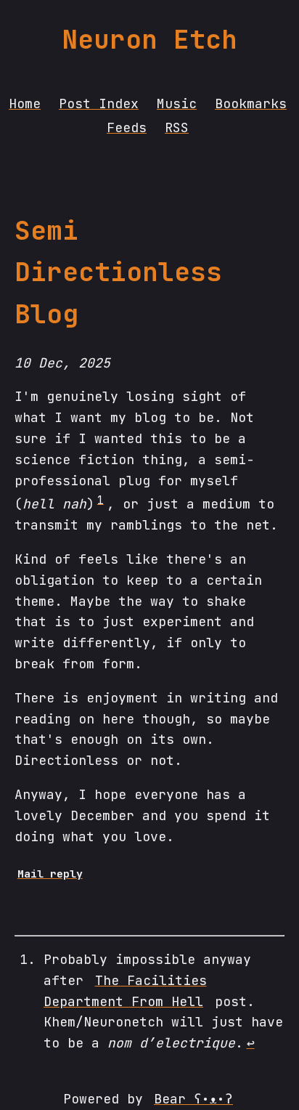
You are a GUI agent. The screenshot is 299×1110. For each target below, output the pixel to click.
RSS (177, 127)
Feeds (127, 127)
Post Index (99, 103)
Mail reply (50, 873)
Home (25, 103)
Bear (193, 1098)
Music (177, 103)
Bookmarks (251, 103)
